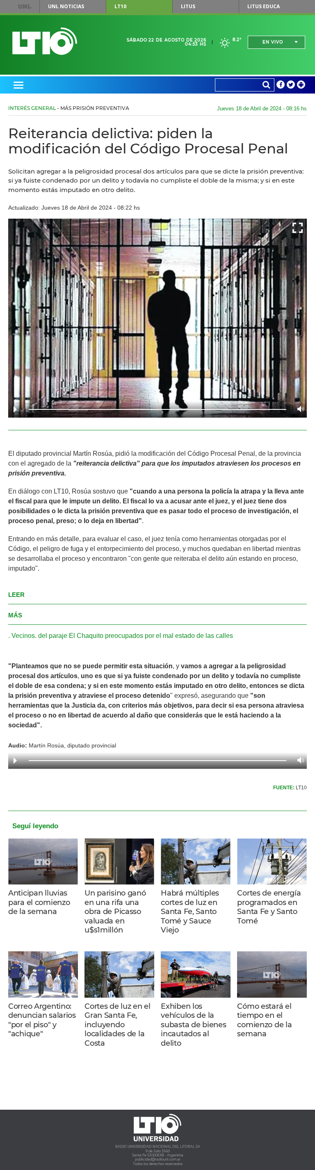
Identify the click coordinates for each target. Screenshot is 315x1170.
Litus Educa (263, 6)
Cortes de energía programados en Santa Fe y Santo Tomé (269, 907)
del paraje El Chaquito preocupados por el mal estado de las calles (135, 635)
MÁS (15, 615)
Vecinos (23, 635)
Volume (298, 409)
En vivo (272, 42)
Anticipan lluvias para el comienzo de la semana (39, 902)
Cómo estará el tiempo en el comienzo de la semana (264, 1020)
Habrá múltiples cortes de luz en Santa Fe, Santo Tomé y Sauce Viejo (190, 912)
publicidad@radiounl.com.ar (157, 1159)
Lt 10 (45, 41)
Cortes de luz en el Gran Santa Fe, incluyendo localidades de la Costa (117, 1025)
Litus (188, 6)
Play (15, 409)
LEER (16, 594)
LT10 (120, 6)
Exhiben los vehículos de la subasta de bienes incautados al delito (193, 1025)
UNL (24, 6)
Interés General (32, 108)
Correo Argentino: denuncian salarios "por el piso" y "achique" (42, 1020)
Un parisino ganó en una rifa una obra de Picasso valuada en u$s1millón (115, 912)
